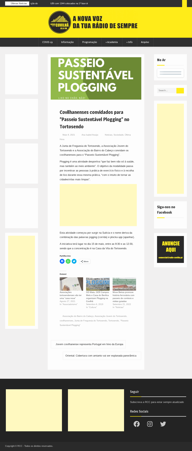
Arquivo (145, 42)
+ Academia (111, 42)
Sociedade (119, 135)
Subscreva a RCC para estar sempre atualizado (157, 402)
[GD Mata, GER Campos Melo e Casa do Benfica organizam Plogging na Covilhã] (98, 284)
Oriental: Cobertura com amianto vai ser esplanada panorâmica (100, 355)
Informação (67, 42)
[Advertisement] (98, 205)
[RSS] (173, 4)
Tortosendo (113, 320)
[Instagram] (162, 4)
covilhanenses (66, 320)
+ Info (129, 42)
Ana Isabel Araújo (90, 135)
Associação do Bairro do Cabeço (78, 316)
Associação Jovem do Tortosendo (111, 316)
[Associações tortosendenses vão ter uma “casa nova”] (71, 284)
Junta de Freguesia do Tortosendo (90, 320)
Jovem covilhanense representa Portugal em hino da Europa (89, 344)
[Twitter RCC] (167, 4)
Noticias (108, 135)
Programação (89, 42)
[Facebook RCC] (156, 4)
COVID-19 (47, 42)
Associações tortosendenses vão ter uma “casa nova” (71, 295)
